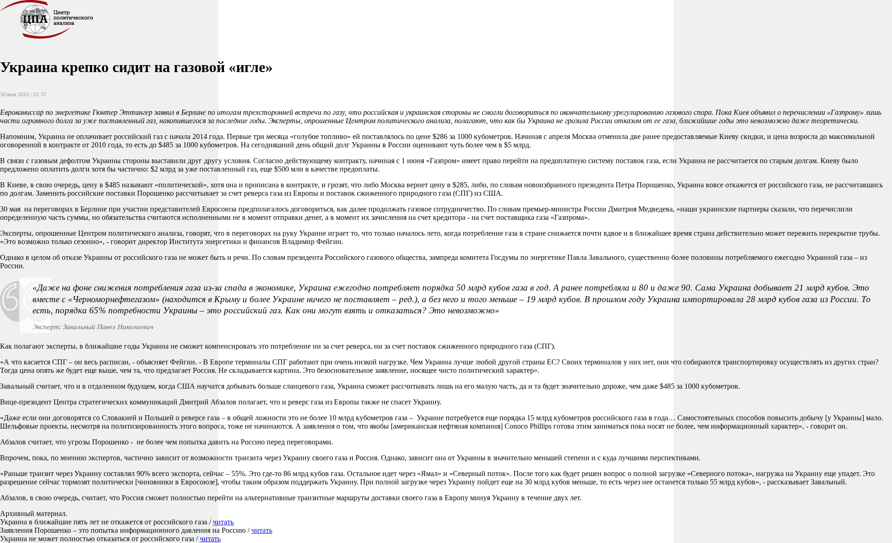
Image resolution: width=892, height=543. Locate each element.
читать (223, 522)
